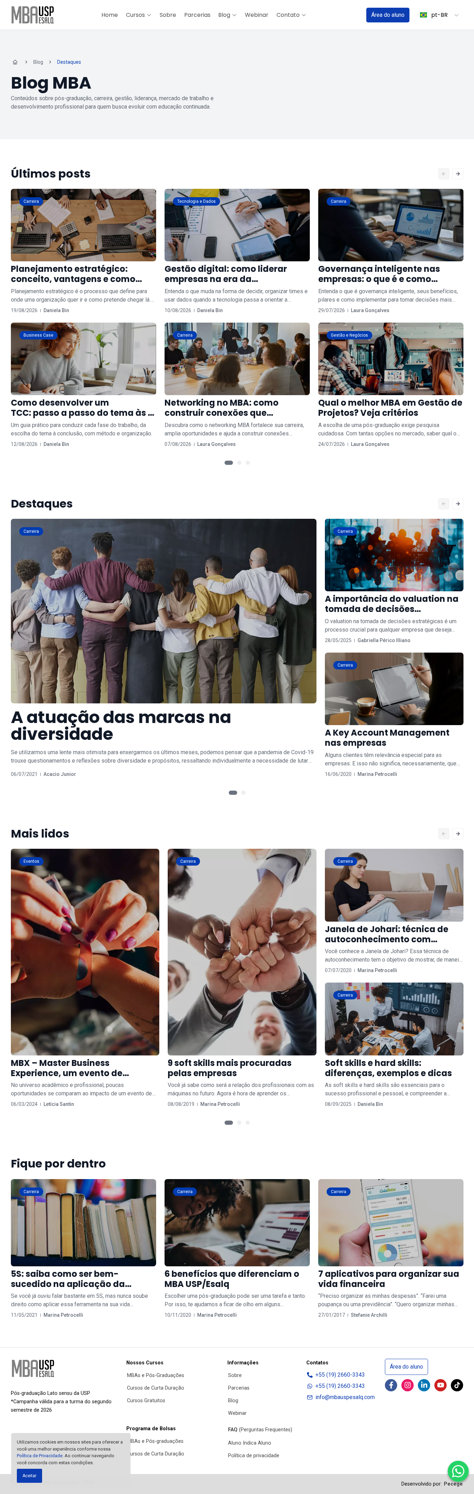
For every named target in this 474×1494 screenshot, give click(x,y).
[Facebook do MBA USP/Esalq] (391, 1385)
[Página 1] (229, 463)
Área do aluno (388, 15)
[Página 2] (239, 463)
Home (109, 15)
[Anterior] (443, 173)
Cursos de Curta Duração (155, 1388)
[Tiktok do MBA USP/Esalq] (457, 1385)
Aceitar (29, 1475)
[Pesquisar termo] (352, 15)
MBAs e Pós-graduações (155, 1441)
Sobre (168, 15)
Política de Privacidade (39, 1455)
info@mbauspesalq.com (345, 1397)
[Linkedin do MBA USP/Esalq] (424, 1385)
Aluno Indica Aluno (249, 1443)
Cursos (135, 15)
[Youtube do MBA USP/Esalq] (440, 1385)
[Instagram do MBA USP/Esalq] (407, 1385)
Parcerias (197, 15)
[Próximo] (457, 173)
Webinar (256, 15)
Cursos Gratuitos (146, 1401)
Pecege (453, 1484)
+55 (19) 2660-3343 (340, 1374)
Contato (288, 15)
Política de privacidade (253, 1456)
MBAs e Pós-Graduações (155, 1375)
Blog (224, 15)
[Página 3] (248, 463)
